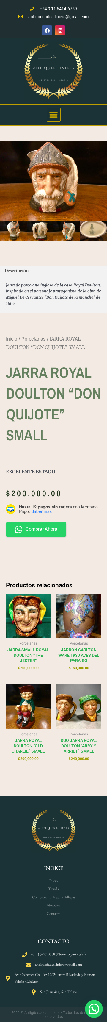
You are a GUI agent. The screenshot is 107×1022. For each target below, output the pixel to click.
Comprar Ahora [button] (41, 529)
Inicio (11, 338)
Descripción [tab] (17, 270)
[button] (54, 115)
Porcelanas (33, 338)
